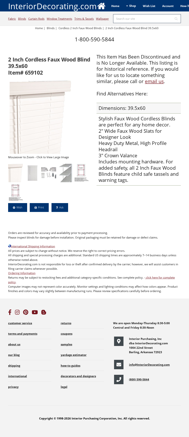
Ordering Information (21, 273)
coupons (66, 333)
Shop (132, 6)
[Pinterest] (25, 313)
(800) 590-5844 (139, 379)
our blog (14, 355)
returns (66, 323)
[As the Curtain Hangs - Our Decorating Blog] (43, 313)
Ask (61, 207)
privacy (13, 387)
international (17, 376)
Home (115, 6)
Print (41, 207)
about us (14, 344)
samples (66, 344)
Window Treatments (59, 18)
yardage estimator (74, 355)
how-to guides (70, 365)
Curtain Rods (36, 18)
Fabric (12, 18)
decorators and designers (78, 376)
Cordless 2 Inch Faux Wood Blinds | (81, 28)
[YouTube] (35, 313)
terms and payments (22, 333)
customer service (20, 323)
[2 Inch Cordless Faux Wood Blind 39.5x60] (41, 117)
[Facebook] (9, 313)
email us (154, 81)
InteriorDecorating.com (52, 6)
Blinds (22, 18)
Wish (19, 207)
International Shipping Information (33, 246)
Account (168, 6)
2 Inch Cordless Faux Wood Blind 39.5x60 (132, 28)
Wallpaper (102, 18)
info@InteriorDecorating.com (149, 364)
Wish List (149, 6)
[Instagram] (17, 313)
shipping (14, 365)
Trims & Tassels (84, 18)
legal (64, 387)
